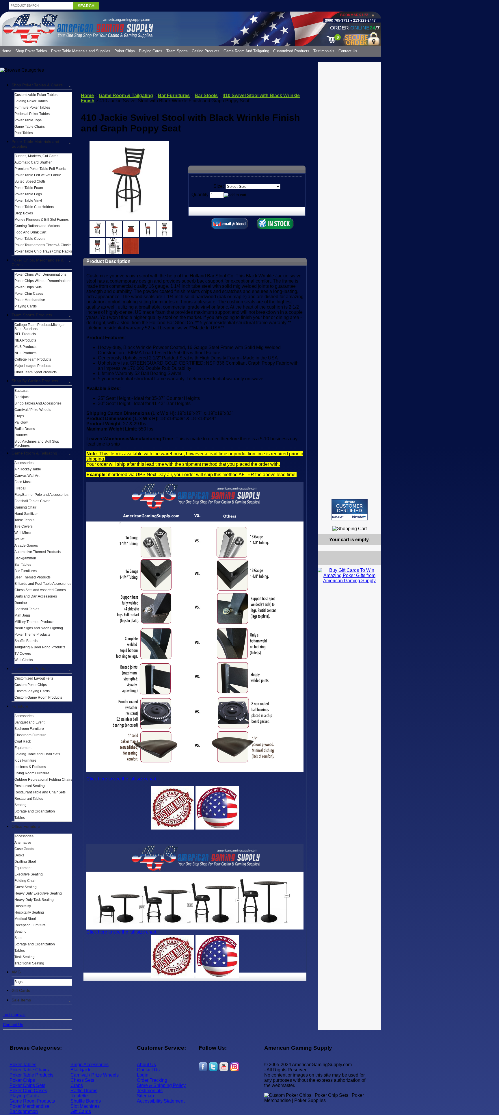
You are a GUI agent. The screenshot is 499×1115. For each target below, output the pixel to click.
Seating (20, 805)
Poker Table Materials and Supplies (80, 51)
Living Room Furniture (31, 773)
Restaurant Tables (28, 799)
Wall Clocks (23, 660)
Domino (20, 603)
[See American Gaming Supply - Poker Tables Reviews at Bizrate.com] (350, 509)
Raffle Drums (24, 429)
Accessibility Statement (161, 1101)
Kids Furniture (25, 760)
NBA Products (25, 340)
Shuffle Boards (26, 641)
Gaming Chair (25, 507)
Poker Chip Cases (28, 294)
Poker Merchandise (29, 300)
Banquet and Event (29, 722)
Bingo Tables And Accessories (38, 403)
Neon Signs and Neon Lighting (38, 628)
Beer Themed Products (32, 577)
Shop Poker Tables (31, 51)
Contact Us (347, 51)
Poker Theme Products (32, 634)
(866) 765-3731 (337, 20)
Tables (19, 818)
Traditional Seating (29, 963)
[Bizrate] (373, 523)
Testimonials (323, 51)
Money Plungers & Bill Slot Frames (41, 220)
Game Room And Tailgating (246, 51)
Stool (18, 938)
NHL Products (25, 353)
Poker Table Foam (28, 188)
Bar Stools (206, 95)
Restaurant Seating (29, 786)
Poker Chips (124, 51)
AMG (16, 972)
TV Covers (22, 654)
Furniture (20, 706)
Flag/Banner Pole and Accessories (41, 495)
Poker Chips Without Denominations (42, 281)
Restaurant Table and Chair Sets (40, 792)
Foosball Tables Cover (32, 501)
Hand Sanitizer (26, 514)
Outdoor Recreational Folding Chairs (43, 780)
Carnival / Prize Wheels (32, 410)
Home (6, 51)
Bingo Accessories (89, 1064)
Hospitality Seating (29, 912)
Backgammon (25, 558)
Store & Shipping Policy (161, 1085)
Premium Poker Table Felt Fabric (40, 169)
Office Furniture (26, 826)
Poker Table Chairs (29, 1069)
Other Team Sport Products (35, 372)
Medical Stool (25, 919)
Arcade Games (26, 545)
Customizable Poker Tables (35, 95)
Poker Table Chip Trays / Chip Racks (43, 251)
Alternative (22, 843)
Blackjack (21, 397)
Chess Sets (82, 1080)
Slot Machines (85, 1106)
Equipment (22, 748)
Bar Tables (22, 565)
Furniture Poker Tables (32, 107)
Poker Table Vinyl (28, 200)
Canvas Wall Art (26, 476)
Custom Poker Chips (30, 685)
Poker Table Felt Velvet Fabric (37, 175)
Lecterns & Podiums (30, 767)
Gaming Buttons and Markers (37, 226)
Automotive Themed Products (37, 552)
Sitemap (145, 1095)
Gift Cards (21, 990)
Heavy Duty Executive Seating (38, 893)
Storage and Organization (34, 811)
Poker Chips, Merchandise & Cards (38, 262)
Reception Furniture (30, 925)
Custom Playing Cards (32, 691)
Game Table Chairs (29, 127)
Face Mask (22, 482)
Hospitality (22, 906)
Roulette (21, 435)
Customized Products (291, 51)
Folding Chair (25, 881)
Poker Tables (23, 1064)
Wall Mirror (22, 533)
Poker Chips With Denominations (40, 274)
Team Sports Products (32, 315)
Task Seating (24, 957)
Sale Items (21, 1000)
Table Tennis (24, 520)
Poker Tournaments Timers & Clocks (42, 245)
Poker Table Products (31, 1075)
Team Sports (177, 51)
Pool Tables (23, 133)
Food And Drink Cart (30, 232)
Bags (18, 982)
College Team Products (32, 359)
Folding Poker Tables (31, 101)
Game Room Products (32, 1101)
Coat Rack (22, 741)
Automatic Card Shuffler (33, 162)
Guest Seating (25, 887)
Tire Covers (23, 526)
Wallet (19, 539)
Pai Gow (21, 422)
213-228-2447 (364, 20)
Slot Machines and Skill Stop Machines (36, 443)
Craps (19, 416)
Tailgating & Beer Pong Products (39, 647)
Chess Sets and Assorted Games (40, 590)
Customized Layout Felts (33, 678)
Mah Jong (22, 615)
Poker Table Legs (28, 194)
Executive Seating (28, 874)
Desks (19, 855)
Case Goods (24, 849)
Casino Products (205, 51)
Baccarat (21, 391)
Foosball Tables (26, 609)
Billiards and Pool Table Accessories (42, 584)
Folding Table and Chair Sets (37, 754)
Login (142, 1075)
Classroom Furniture (30, 735)
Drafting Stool (25, 862)
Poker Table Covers (29, 239)
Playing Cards (150, 51)
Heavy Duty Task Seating (34, 900)
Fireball (20, 488)
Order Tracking (152, 1080)
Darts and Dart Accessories (35, 596)
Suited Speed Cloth (29, 181)
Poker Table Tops (28, 120)
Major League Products (32, 366)
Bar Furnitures (25, 571)
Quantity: (200, 194)
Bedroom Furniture (29, 729)
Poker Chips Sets (28, 287)
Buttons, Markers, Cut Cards (36, 156)
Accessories (23, 463)
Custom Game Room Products (38, 697)
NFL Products (25, 334)
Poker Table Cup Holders (34, 207)
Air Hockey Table (27, 469)
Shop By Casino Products (35, 381)
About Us (146, 1064)
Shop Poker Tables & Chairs (37, 85)
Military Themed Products (34, 622)
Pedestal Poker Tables (32, 114)
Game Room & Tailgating (34, 453)
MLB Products (25, 347)
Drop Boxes (23, 213)
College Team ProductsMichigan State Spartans (40, 327)
